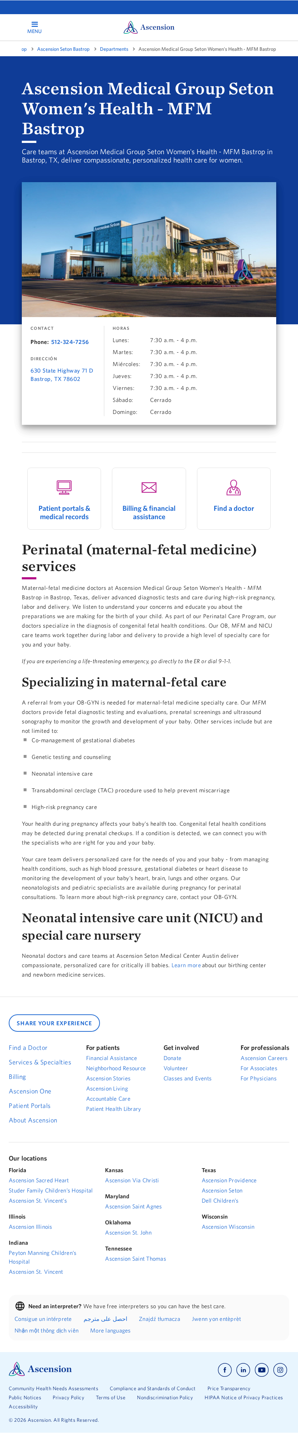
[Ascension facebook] (225, 1370)
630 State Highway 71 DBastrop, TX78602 (62, 374)
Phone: (40, 341)
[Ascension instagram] (280, 1370)
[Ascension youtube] (262, 1370)
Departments (114, 49)
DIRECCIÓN (44, 358)
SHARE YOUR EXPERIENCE (54, 1023)
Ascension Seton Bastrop (63, 49)
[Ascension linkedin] (243, 1370)
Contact (42, 328)
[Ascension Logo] (40, 1374)
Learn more (186, 965)
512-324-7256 (70, 341)
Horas (121, 328)
